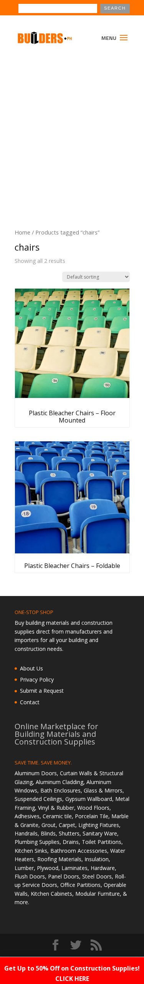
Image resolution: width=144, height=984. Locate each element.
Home (22, 232)
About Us (31, 668)
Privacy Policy (37, 679)
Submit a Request (42, 690)
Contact (30, 702)
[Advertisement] (72, 129)
